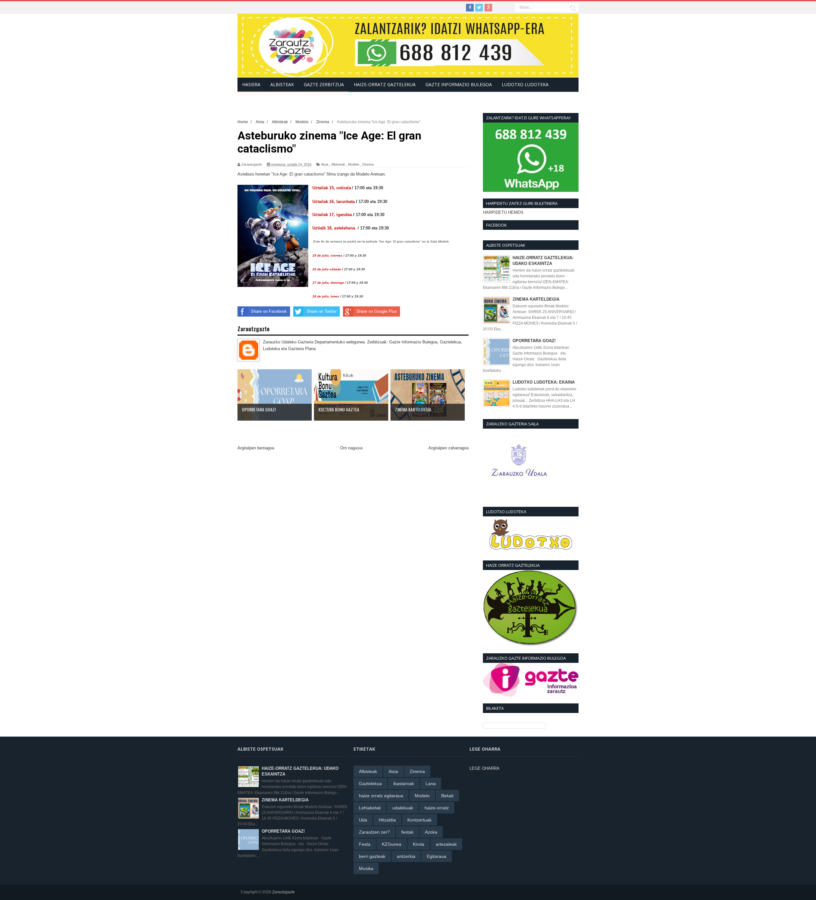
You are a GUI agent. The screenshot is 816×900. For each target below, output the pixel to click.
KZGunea (391, 844)
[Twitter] (479, 7)
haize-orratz (437, 807)
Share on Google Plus (376, 311)
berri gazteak (372, 856)
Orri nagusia (351, 448)
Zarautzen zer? (374, 832)
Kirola (418, 844)
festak (407, 832)
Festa (364, 844)
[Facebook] (470, 7)
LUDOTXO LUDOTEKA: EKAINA (544, 382)
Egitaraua (436, 856)
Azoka (431, 832)
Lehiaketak (370, 807)
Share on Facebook (269, 311)
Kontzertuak (419, 819)
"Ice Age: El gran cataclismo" (298, 174)
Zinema (368, 164)
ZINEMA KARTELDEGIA (536, 299)
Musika (366, 868)
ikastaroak (403, 783)
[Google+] (488, 7)
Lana (431, 783)
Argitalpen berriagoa (255, 448)
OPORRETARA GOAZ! (534, 340)
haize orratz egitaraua (381, 795)
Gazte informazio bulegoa (459, 84)
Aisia (324, 164)
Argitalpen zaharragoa (448, 448)
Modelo (353, 164)
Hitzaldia (387, 819)
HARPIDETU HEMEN (503, 212)
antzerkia (406, 856)
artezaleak (446, 844)
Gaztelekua (370, 783)
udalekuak (402, 807)
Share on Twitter (322, 311)
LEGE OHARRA (484, 768)
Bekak (447, 795)
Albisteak (338, 164)
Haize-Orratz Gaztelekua (385, 84)
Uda (363, 819)
